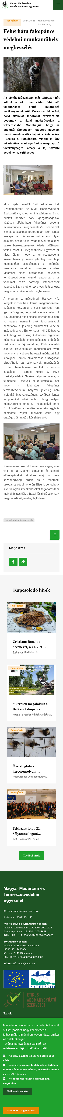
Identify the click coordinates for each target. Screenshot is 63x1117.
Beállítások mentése (17, 1091)
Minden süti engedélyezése (21, 1110)
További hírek (31, 855)
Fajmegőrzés (12, 21)
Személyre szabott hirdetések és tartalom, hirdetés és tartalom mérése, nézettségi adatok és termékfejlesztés (31, 1069)
